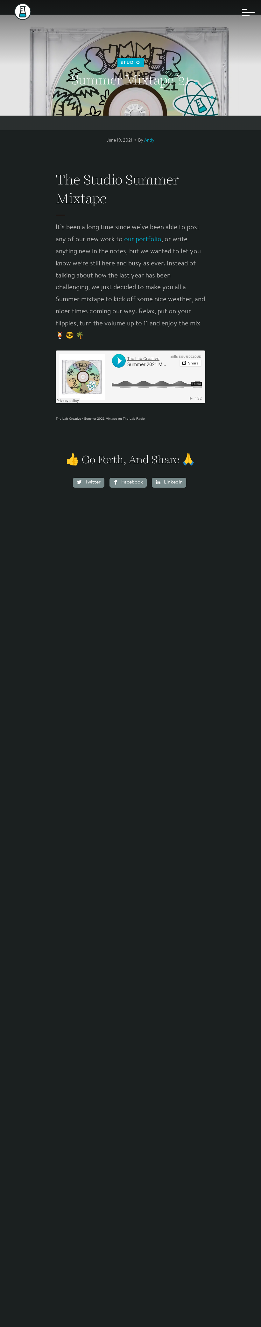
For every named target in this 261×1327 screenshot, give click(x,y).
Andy (149, 140)
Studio (131, 63)
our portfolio (142, 239)
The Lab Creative (68, 418)
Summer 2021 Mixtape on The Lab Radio (114, 418)
